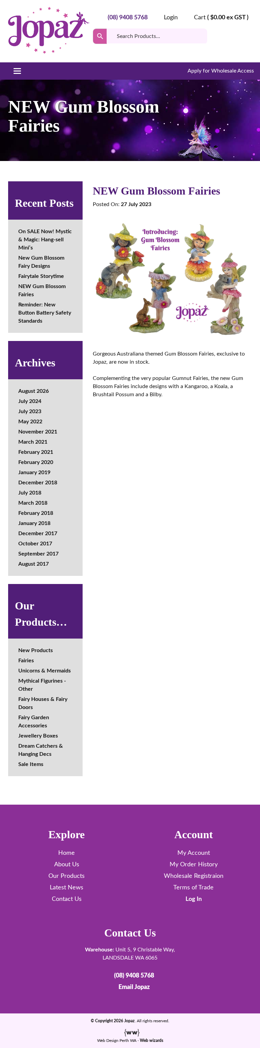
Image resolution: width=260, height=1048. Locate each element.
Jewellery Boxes (38, 736)
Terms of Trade (193, 888)
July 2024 (29, 401)
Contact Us (67, 899)
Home (66, 853)
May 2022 (30, 421)
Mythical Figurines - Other (42, 685)
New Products (35, 650)
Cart (221, 18)
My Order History (194, 865)
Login (171, 18)
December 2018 (37, 482)
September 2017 (38, 554)
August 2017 (33, 564)
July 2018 (29, 493)
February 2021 (35, 452)
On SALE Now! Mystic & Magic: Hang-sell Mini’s (45, 239)
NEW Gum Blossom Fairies (42, 290)
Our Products (66, 876)
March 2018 (32, 503)
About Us (66, 865)
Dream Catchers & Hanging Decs (40, 750)
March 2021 (32, 442)
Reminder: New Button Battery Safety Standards (44, 313)
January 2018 (34, 523)
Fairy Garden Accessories (33, 721)
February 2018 (35, 513)
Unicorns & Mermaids (44, 670)
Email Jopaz (134, 987)
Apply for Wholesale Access (220, 71)
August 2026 (33, 391)
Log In (194, 899)
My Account (193, 853)
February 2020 (35, 462)
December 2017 (37, 533)
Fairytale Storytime (41, 276)
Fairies (26, 660)
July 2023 (29, 411)
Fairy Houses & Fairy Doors (42, 703)
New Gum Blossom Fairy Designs (41, 262)
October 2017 (35, 543)
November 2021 (37, 432)
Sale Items (30, 764)
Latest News (66, 888)
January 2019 (34, 472)
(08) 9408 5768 (128, 18)
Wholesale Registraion (193, 876)
